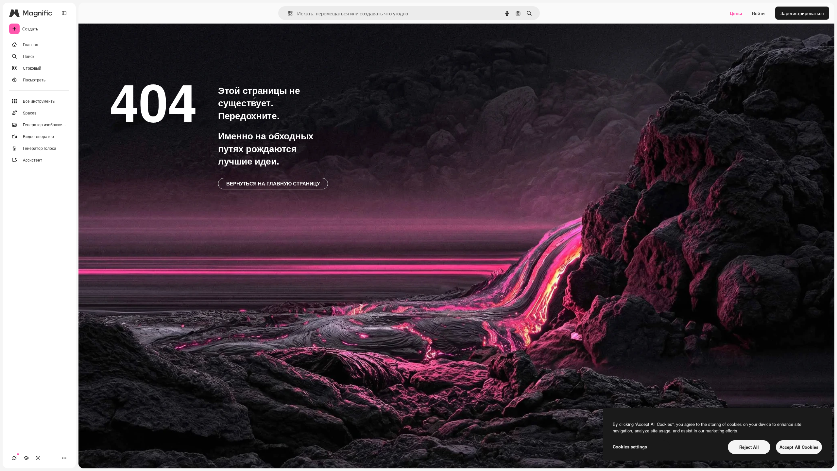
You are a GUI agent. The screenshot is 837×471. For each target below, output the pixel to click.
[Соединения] (14, 458)
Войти (758, 13)
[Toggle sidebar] (64, 13)
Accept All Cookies (798, 447)
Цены (736, 13)
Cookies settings (630, 447)
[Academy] (26, 458)
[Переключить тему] (38, 458)
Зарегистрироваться (802, 13)
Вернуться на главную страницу (273, 183)
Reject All (749, 447)
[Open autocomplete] (288, 13)
